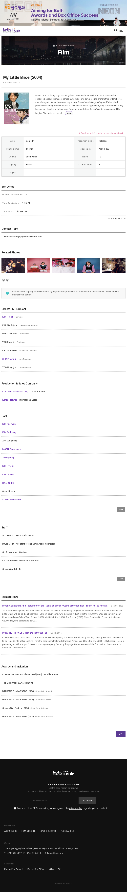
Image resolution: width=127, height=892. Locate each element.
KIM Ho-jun (8, 317)
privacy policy (75, 808)
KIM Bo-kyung (9, 432)
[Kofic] (7, 30)
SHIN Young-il (9, 359)
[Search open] (116, 31)
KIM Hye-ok (8, 466)
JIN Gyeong (8, 457)
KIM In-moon (8, 474)
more (69, 113)
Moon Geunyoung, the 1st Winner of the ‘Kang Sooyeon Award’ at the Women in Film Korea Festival (55, 605)
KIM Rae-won (9, 424)
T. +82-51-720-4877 (13, 853)
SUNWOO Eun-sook (11, 499)
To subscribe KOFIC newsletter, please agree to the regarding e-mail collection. (64, 808)
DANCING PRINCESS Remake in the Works (24, 632)
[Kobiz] (15, 30)
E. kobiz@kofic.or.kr (54, 853)
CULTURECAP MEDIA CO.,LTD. (17, 391)
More (121, 509)
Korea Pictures (10, 400)
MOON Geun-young (11, 449)
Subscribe (87, 800)
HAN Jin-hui (8, 483)
